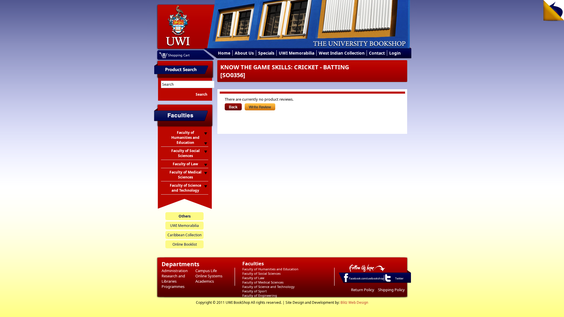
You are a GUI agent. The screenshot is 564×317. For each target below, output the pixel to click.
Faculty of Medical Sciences (262, 282)
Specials (266, 53)
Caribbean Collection (184, 234)
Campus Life (206, 270)
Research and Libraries (173, 278)
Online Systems (208, 276)
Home (224, 53)
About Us (244, 53)
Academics (204, 281)
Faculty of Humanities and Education (270, 269)
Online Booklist (184, 244)
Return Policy (362, 289)
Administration (175, 270)
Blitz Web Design (354, 302)
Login (395, 53)
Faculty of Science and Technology (268, 286)
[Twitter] (387, 281)
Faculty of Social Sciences (261, 273)
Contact (377, 53)
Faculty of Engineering (259, 295)
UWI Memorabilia (296, 53)
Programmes (173, 286)
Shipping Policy (391, 289)
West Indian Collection (342, 53)
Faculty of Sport (254, 291)
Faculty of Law (253, 278)
